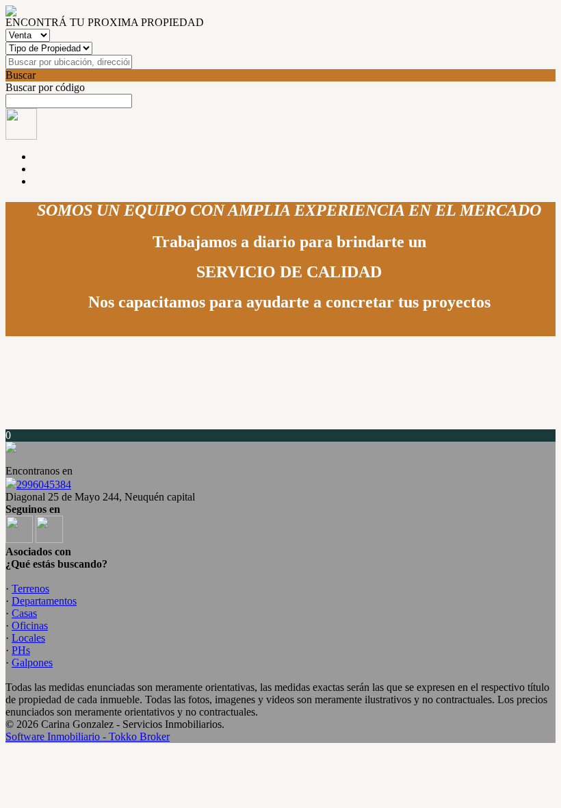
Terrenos (30, 588)
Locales (28, 638)
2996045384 (43, 484)
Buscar (20, 75)
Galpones (32, 662)
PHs (21, 650)
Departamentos (44, 601)
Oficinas (30, 625)
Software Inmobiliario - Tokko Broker (87, 736)
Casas (24, 613)
